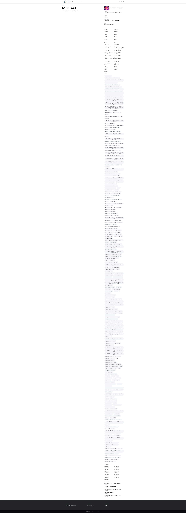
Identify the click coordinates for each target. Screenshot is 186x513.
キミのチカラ (100, 511)
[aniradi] (118, 1)
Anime (105, 19)
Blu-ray (108, 19)
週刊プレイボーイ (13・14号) (108, 24)
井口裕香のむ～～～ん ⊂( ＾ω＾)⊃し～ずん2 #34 (112, 483)
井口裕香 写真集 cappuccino (108, 492)
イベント (105, 11)
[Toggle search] (123, 2)
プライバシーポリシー (90, 506)
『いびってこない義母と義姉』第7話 (110, 486)
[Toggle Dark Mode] (121, 2)
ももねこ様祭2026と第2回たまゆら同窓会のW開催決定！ (113, 12)
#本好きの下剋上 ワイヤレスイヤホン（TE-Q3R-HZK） (112, 495)
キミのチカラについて (90, 505)
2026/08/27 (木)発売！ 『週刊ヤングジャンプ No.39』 (112, 489)
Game (110, 6)
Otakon (105, 16)
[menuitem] (73, 1)
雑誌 (105, 23)
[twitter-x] (119, 1)
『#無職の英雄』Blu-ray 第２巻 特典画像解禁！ (112, 20)
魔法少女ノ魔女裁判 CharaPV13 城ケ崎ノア (116, 7)
